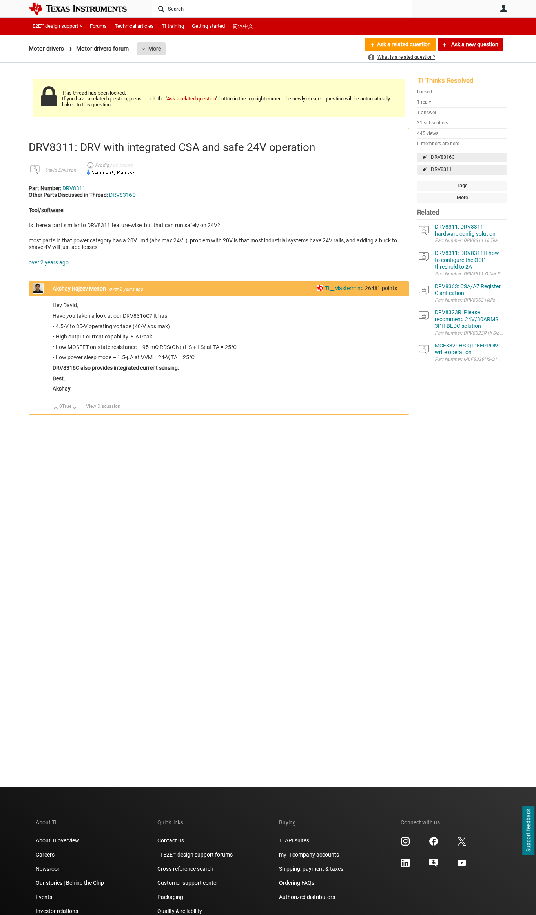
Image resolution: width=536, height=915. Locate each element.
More (154, 48)
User (503, 8)
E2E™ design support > (57, 26)
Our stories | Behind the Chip (70, 883)
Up (56, 408)
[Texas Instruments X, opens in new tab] (462, 844)
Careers (45, 854)
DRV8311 (441, 169)
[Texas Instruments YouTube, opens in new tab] (462, 865)
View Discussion (103, 406)
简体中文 (243, 26)
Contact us (170, 840)
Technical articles (134, 26)
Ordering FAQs (296, 883)
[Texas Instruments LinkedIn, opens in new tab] (405, 865)
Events (44, 897)
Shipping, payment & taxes (311, 869)
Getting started (208, 26)
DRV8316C (443, 157)
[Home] (84, 8)
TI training (173, 26)
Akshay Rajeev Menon (80, 289)
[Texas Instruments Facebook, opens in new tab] (433, 844)
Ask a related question (404, 44)
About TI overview (57, 840)
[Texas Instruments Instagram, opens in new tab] (405, 844)
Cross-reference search (185, 869)
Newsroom (49, 869)
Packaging (170, 897)
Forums (98, 26)
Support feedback (528, 830)
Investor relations (57, 911)
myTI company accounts (309, 854)
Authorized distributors (307, 897)
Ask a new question (474, 44)
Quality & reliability (179, 911)
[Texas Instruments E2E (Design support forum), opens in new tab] (433, 865)
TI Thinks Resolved (446, 80)
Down (74, 408)
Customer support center (187, 883)
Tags (462, 185)
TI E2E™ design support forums (195, 854)
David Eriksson (60, 170)
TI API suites (294, 840)
